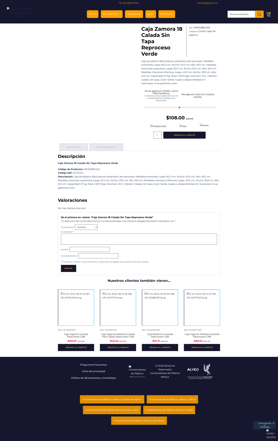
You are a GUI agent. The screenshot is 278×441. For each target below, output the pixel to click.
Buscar (259, 14)
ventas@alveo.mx (207, 3)
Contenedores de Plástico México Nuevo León (112, 410)
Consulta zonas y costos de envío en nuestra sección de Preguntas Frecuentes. (161, 98)
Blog (150, 14)
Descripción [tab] (73, 147)
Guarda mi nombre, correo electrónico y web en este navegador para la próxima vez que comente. (106, 262)
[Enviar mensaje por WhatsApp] (271, 434)
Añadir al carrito (184, 135)
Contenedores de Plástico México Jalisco (172, 399)
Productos (110, 14)
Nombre (65, 249)
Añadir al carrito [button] (76, 347)
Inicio (92, 14)
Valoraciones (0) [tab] (106, 147)
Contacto (166, 14)
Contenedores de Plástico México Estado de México (112, 399)
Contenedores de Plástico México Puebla (169, 410)
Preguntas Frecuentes (93, 364)
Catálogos (134, 14)
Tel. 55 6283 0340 (129, 3)
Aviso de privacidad (93, 371)
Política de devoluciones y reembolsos (93, 378)
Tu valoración (67, 232)
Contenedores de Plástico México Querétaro (139, 420)
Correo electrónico (69, 256)
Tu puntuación (68, 227)
